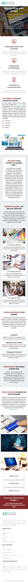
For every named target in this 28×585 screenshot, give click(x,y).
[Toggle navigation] (25, 3)
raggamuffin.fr (14, 409)
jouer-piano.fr (19, 104)
